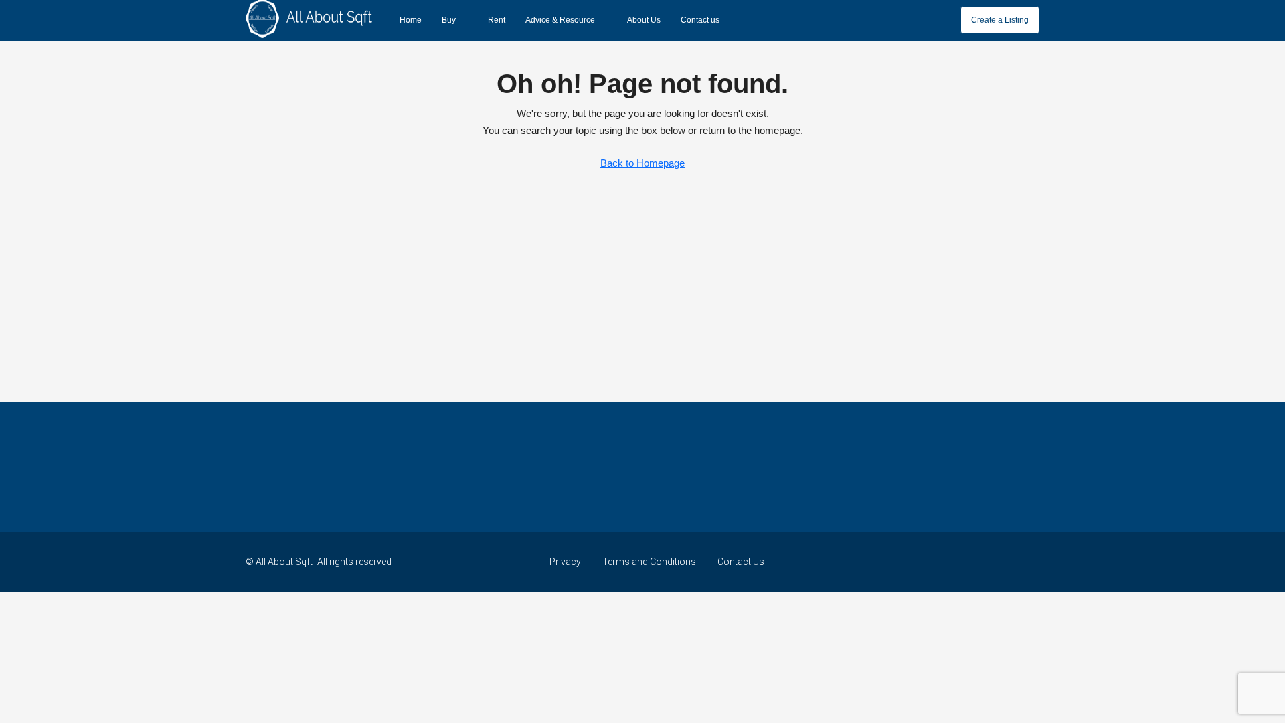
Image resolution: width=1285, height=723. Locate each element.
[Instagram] (980, 561)
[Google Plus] (1027, 561)
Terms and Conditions (649, 561)
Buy (449, 20)
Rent (496, 20)
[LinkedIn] (1004, 561)
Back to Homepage (642, 163)
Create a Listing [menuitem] (1000, 20)
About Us (644, 20)
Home (411, 20)
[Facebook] (934, 561)
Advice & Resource (560, 20)
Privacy (565, 561)
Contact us (700, 20)
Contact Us (740, 561)
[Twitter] (957, 561)
